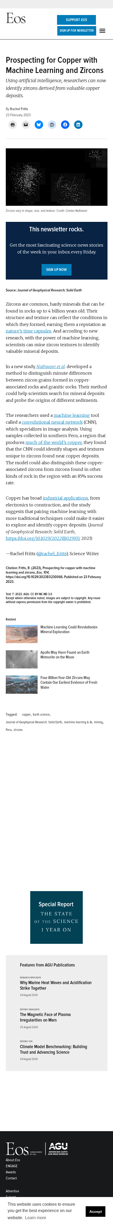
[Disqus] (56, 813)
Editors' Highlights (29, 1009)
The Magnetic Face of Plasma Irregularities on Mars (45, 1017)
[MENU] (103, 31)
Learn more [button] (35, 1217)
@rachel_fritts (52, 553)
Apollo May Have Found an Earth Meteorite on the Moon (64, 655)
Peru (9, 730)
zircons (18, 730)
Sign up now (56, 269)
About (13, 1160)
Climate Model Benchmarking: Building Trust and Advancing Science (53, 1049)
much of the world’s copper (53, 442)
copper (26, 714)
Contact (11, 1178)
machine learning (72, 415)
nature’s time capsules (28, 331)
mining (98, 722)
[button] (56, 251)
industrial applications (65, 498)
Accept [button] (95, 1211)
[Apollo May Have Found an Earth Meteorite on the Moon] (22, 660)
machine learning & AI (78, 722)
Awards (11, 1172)
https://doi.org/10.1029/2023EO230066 (34, 577)
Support (76, 20)
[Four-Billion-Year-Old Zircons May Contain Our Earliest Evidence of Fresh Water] (22, 686)
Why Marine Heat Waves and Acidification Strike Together (55, 985)
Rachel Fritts (19, 109)
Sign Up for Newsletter (77, 30)
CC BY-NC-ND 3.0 (41, 594)
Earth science (41, 714)
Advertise (12, 1191)
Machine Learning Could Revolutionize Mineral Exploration (68, 629)
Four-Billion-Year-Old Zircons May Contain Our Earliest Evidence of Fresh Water (68, 682)
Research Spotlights (30, 977)
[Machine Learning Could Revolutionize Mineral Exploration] (22, 635)
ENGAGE (12, 1166)
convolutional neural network (52, 422)
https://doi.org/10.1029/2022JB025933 (42, 538)
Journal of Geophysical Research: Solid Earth (34, 722)
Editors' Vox (26, 1041)
